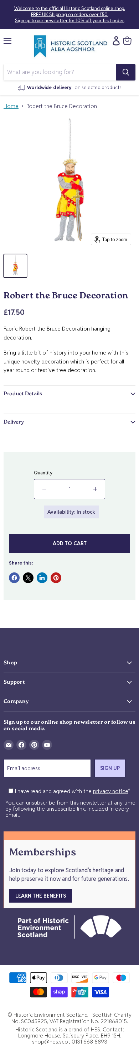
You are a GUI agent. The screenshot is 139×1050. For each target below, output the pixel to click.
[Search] (125, 72)
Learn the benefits (40, 896)
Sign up (110, 768)
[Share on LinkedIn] (42, 577)
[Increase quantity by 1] (95, 489)
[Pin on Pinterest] (56, 577)
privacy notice (110, 791)
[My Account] (114, 41)
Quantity (43, 472)
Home (11, 106)
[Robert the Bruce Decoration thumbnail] (15, 265)
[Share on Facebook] (14, 577)
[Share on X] (28, 577)
